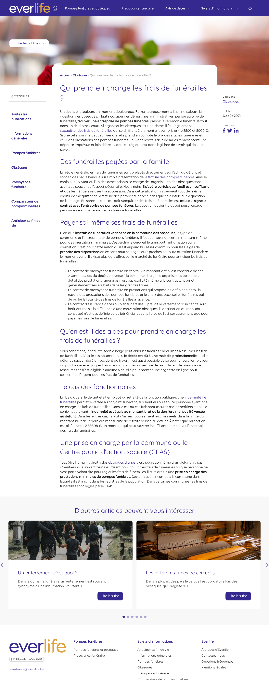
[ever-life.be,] (29, 8)
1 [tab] (123, 617)
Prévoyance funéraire (138, 8)
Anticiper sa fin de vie (26, 223)
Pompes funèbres (25, 153)
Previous (2, 565)
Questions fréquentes (217, 661)
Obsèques (19, 167)
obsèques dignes (121, 462)
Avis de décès (175, 8)
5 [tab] (141, 617)
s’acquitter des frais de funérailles (86, 131)
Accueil (65, 75)
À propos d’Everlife (215, 650)
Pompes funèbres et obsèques (87, 8)
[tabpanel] (70, 565)
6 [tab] (145, 617)
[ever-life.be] (55, 7)
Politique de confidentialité (27, 659)
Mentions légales (213, 667)
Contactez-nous (213, 655)
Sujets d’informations (217, 8)
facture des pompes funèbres (171, 177)
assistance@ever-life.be (26, 669)
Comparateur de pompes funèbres (25, 204)
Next (266, 565)
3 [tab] (132, 617)
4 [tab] (136, 617)
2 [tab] (128, 617)
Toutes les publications (29, 43)
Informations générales (21, 136)
